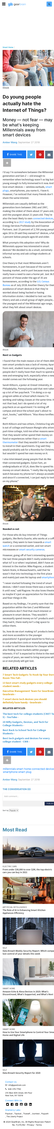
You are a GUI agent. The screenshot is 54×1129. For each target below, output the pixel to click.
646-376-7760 (14, 1089)
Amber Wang (10, 142)
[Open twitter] (7, 1104)
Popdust (8, 1113)
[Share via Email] (49, 155)
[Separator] (7, 163)
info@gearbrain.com (17, 1085)
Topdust (17, 1113)
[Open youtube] (21, 1104)
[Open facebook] (12, 1104)
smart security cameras (31, 549)
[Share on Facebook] (14, 154)
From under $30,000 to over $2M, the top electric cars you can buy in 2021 (27, 871)
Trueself (27, 1113)
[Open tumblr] (26, 1104)
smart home (23, 769)
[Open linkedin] (30, 1104)
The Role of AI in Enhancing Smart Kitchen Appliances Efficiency (24, 911)
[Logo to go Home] (17, 4)
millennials (9, 769)
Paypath (44, 1113)
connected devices (43, 218)
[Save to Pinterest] (40, 154)
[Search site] (49, 4)
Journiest (36, 1113)
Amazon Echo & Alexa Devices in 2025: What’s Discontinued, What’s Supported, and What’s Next (28, 993)
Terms (39, 1125)
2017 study (25, 222)
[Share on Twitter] (31, 154)
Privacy (30, 1125)
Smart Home (8, 47)
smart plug (24, 772)
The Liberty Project (14, 1116)
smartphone (10, 772)
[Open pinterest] (16, 1104)
